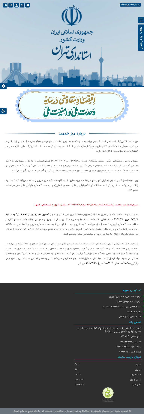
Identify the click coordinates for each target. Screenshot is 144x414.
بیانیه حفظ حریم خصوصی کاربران (125, 296)
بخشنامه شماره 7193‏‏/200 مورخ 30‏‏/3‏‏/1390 (108, 263)
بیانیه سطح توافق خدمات (128, 301)
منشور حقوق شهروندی (130, 316)
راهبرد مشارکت (134, 311)
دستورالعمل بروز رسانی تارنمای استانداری (122, 306)
